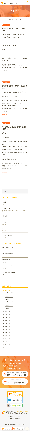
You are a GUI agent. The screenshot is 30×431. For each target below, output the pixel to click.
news (5, 24)
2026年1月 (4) (9, 308)
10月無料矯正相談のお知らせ (9, 260)
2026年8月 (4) (9, 292)
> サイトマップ (15, 421)
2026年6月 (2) (9, 297)
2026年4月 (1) (9, 301)
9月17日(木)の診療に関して (8, 247)
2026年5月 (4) (9, 299)
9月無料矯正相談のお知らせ (8, 272)
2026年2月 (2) (9, 306)
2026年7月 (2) (9, 294)
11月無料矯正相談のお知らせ (9, 253)
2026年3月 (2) (9, 303)
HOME (10, 19)
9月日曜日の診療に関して (8, 266)
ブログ (14, 19)
